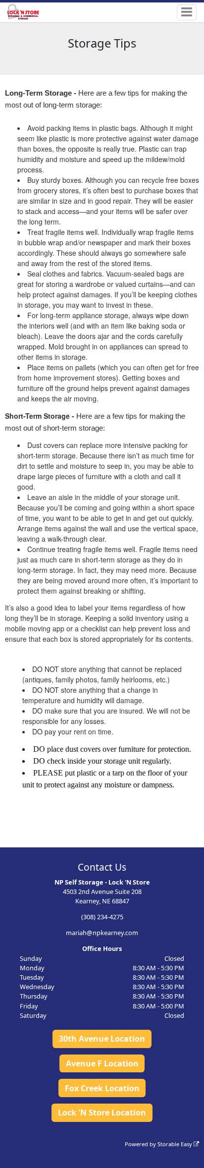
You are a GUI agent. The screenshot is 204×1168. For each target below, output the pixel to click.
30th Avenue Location (102, 1038)
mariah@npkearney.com (102, 932)
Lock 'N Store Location (102, 1112)
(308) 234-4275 (102, 916)
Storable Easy (175, 1144)
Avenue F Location (102, 1063)
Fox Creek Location (102, 1088)
